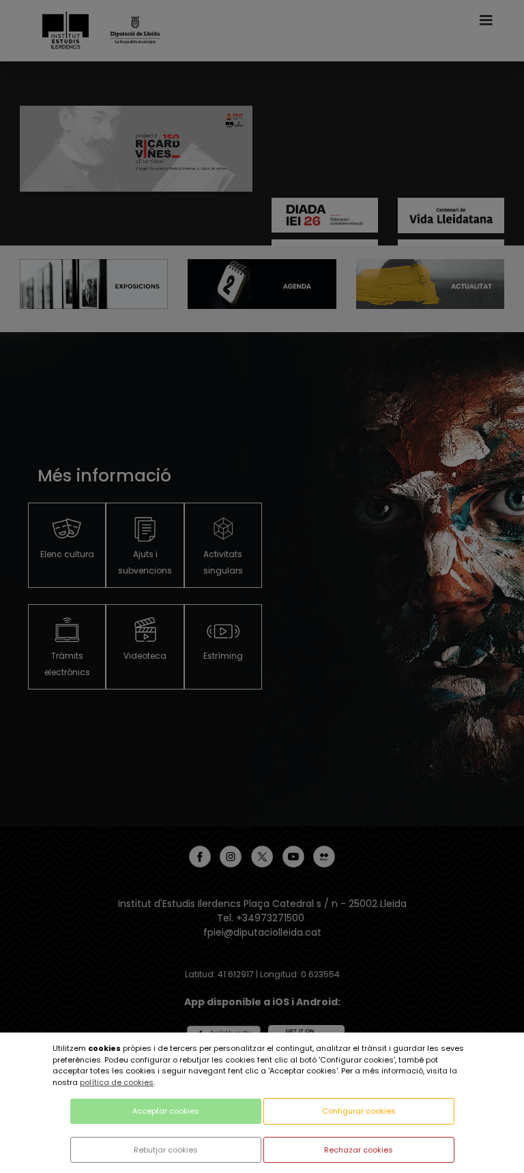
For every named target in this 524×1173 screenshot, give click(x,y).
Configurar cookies (359, 1110)
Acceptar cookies (165, 1110)
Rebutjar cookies (166, 1149)
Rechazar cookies (358, 1149)
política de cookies (117, 1082)
